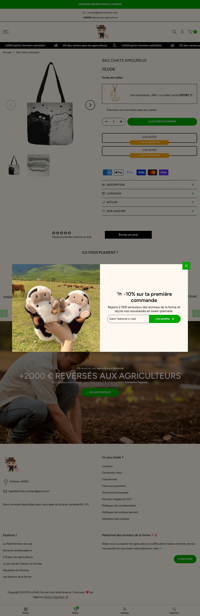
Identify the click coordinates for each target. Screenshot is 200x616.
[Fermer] (186, 266)
